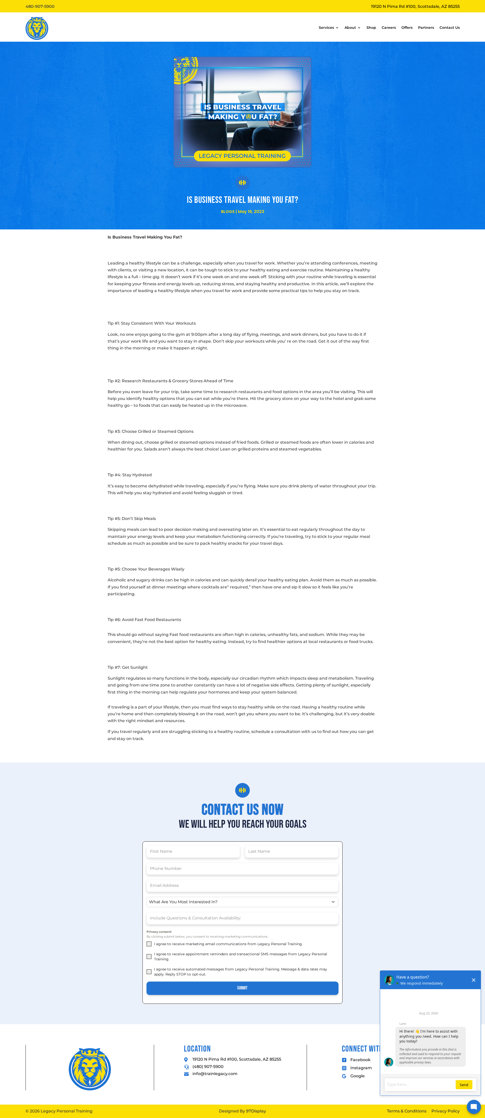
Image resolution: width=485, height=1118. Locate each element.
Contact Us (450, 27)
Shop (371, 27)
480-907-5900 (40, 6)
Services (326, 27)
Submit (242, 988)
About (350, 27)
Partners (426, 27)
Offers (407, 27)
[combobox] (242, 902)
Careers (389, 27)
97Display (256, 1111)
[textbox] (237, 902)
